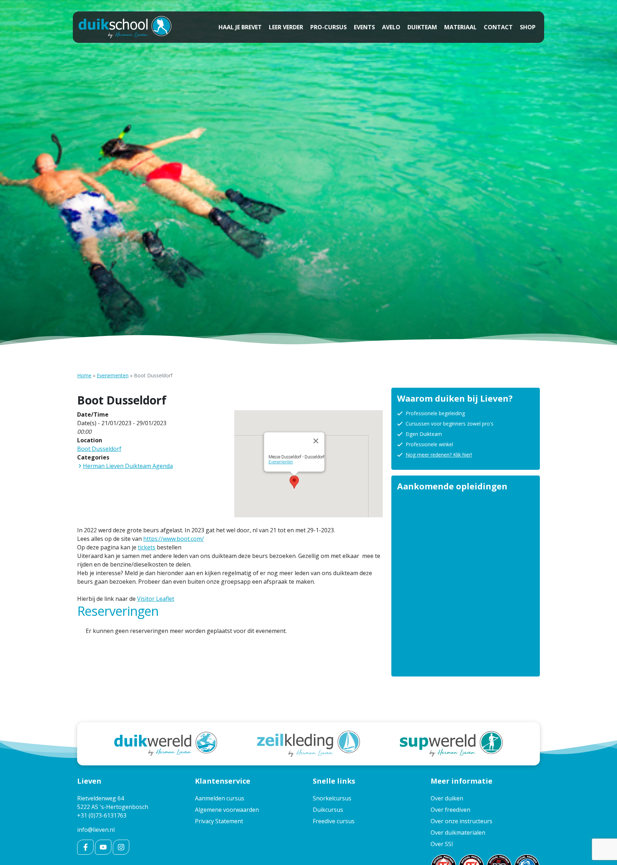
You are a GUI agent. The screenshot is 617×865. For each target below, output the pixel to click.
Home (84, 375)
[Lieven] (125, 27)
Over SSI (442, 844)
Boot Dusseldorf (99, 449)
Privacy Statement (219, 821)
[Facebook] (85, 847)
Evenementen (113, 375)
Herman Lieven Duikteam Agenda (128, 466)
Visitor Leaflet (155, 599)
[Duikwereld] (165, 743)
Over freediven (450, 810)
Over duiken (447, 798)
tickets (146, 547)
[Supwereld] (451, 743)
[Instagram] (121, 847)
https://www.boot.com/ (173, 539)
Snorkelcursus (332, 798)
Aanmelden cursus (219, 798)
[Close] (316, 440)
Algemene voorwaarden (227, 810)
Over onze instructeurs (461, 821)
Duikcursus (328, 810)
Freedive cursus (334, 821)
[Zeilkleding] (308, 743)
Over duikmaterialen (458, 832)
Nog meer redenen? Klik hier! (439, 454)
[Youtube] (103, 847)
